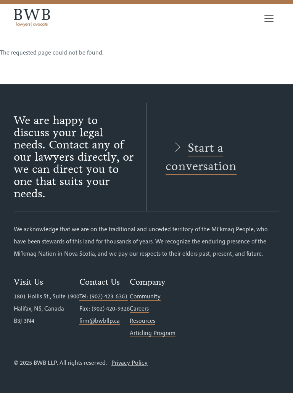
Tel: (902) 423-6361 (103, 296)
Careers (139, 308)
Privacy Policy (129, 362)
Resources (142, 320)
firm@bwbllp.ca (99, 320)
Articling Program (152, 333)
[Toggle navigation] (269, 18)
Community (145, 296)
